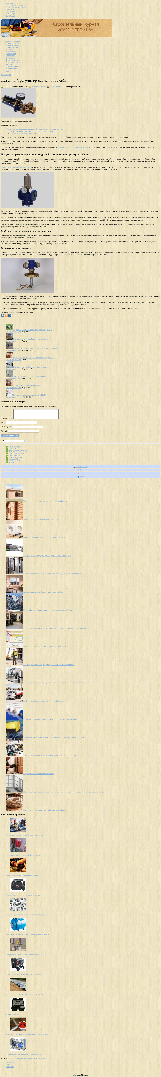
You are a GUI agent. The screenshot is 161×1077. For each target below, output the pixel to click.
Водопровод (11, 52)
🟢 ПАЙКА (10, 462)
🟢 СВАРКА (11, 449)
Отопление (10, 56)
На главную (10, 3)
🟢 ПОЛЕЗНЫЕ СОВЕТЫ (16, 451)
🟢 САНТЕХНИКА (14, 456)
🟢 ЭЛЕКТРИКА (13, 460)
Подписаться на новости (15, 5)
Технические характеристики (23, 133)
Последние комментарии (16, 7)
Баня (7, 71)
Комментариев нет (57, 87)
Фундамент (10, 58)
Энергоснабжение (13, 60)
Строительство (12, 47)
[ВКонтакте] (2, 315)
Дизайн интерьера (13, 62)
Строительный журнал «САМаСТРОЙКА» (28, 1058)
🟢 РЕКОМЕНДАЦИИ (15, 453)
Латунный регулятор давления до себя (16, 167)
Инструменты (11, 11)
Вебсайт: (4, 431)
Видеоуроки (10, 16)
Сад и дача (10, 9)
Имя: (3, 422)
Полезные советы (38, 87)
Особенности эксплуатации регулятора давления (31, 131)
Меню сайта (6, 75)
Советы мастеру (12, 66)
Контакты (10, 1067)
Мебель (9, 64)
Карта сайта (10, 1065)
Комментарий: (7, 418)
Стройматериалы (12, 45)
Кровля (9, 49)
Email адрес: (6, 427)
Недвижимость (12, 68)
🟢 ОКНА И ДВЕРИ (14, 458)
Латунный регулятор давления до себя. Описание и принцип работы (34, 129)
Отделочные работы (14, 41)
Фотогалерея (11, 14)
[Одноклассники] (6, 315)
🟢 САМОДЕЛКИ (13, 447)
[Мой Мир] (9, 315)
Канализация (11, 54)
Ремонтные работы (13, 43)
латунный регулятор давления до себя (73, 147)
